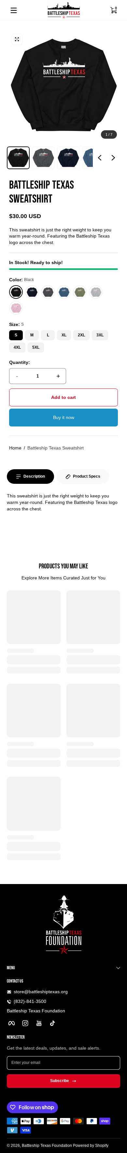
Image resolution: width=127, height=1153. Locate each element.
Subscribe (59, 1080)
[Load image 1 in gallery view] (18, 157)
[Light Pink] (16, 308)
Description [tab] (34, 476)
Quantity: (19, 362)
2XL (81, 335)
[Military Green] (80, 292)
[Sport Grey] (96, 292)
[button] (113, 10)
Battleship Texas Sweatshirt (55, 447)
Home (15, 447)
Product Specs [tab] (86, 476)
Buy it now (63, 417)
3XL (100, 335)
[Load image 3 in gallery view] (68, 157)
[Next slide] (113, 158)
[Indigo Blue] (64, 292)
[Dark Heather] (48, 292)
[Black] (16, 292)
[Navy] (32, 292)
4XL (17, 347)
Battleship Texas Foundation (47, 1145)
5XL (35, 347)
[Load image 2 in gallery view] (43, 157)
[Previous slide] (99, 158)
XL (64, 335)
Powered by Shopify (90, 1145)
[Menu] (14, 10)
